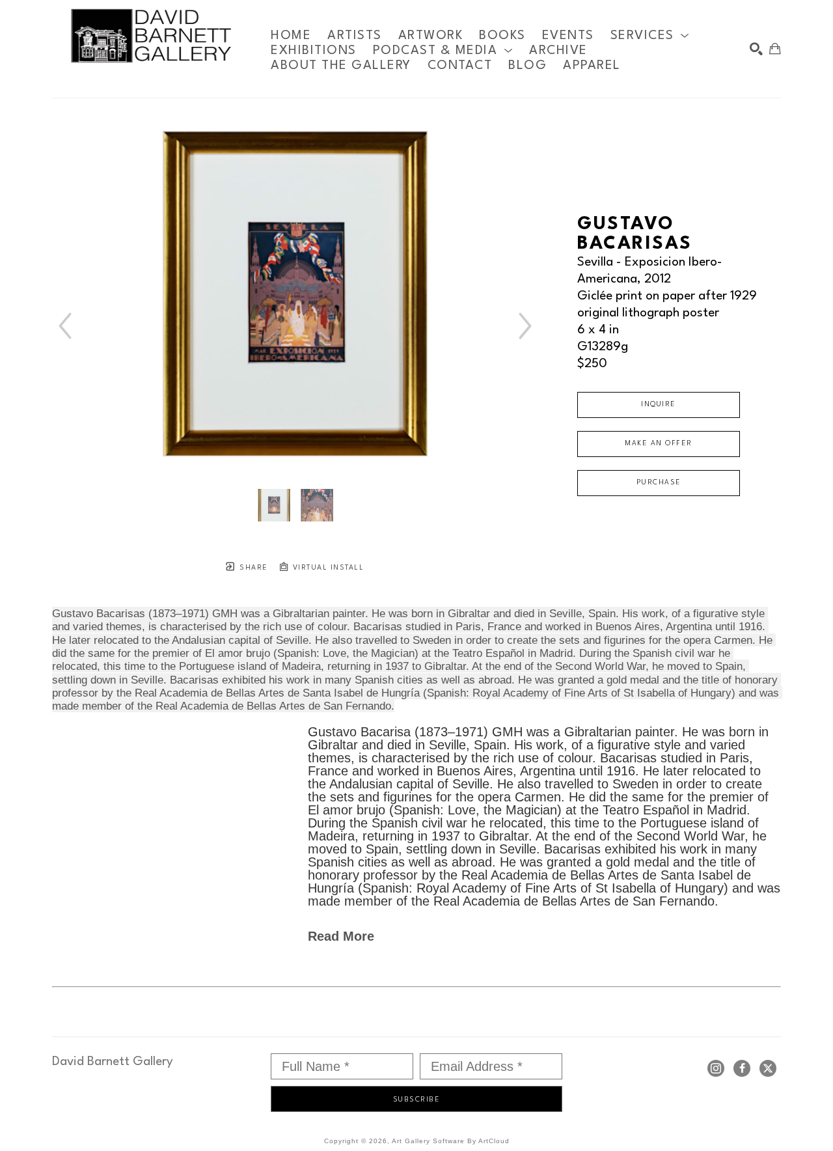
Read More (341, 936)
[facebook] (741, 1068)
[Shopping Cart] (775, 48)
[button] (650, 35)
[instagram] (715, 1068)
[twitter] (767, 1068)
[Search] (756, 48)
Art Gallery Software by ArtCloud (451, 1140)
